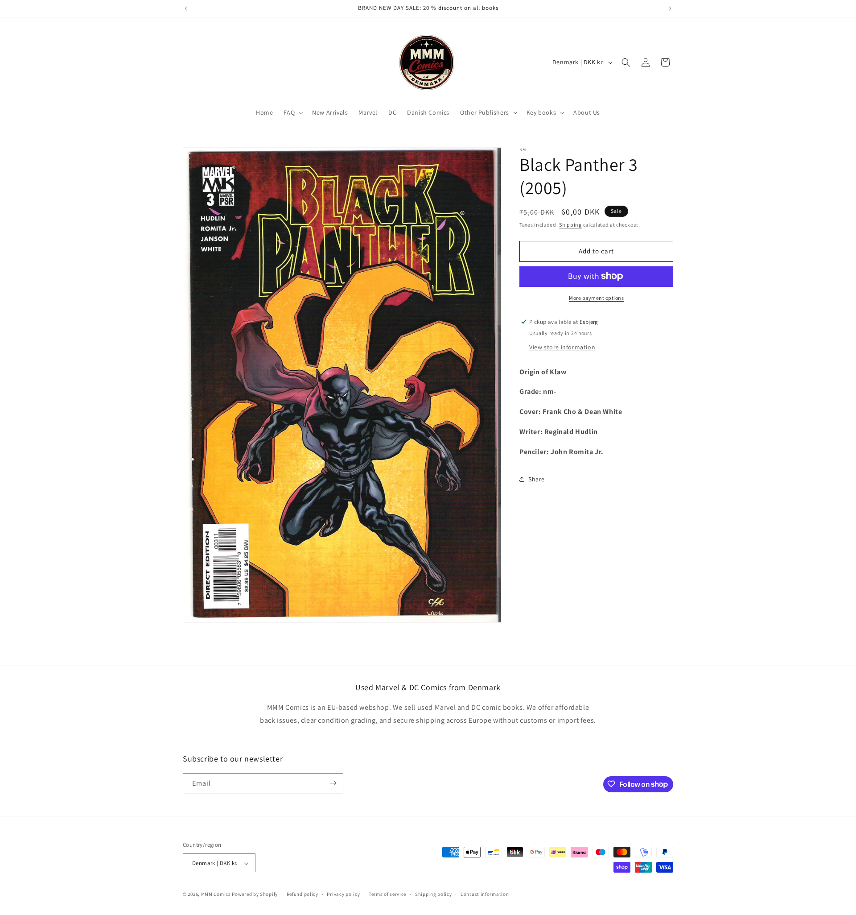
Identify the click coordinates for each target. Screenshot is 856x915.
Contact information (485, 894)
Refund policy (302, 894)
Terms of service (387, 894)
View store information (562, 347)
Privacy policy (343, 894)
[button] (292, 112)
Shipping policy (433, 894)
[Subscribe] (333, 783)
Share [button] (536, 479)
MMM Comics (216, 894)
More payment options (596, 297)
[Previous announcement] (186, 8)
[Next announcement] (670, 8)
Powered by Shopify (255, 894)
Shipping (570, 224)
